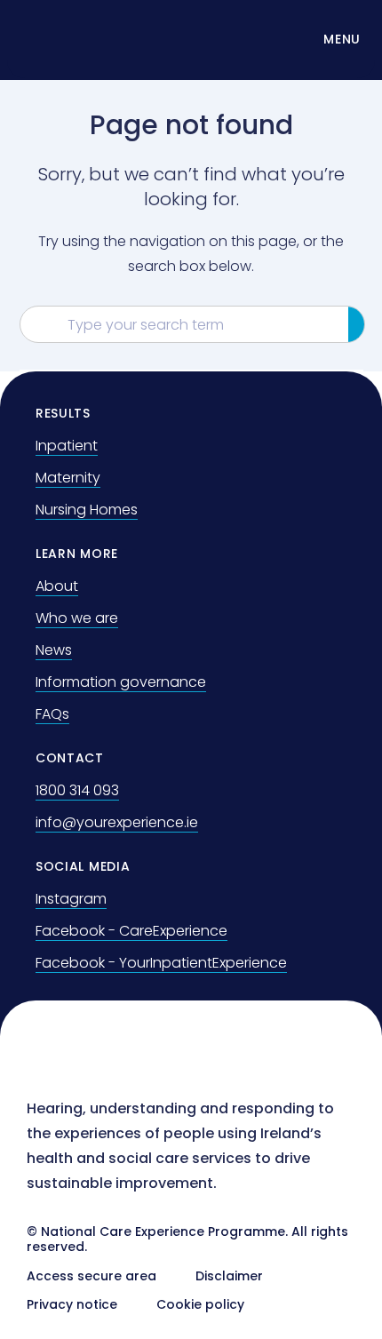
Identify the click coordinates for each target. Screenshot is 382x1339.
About (57, 586)
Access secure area (91, 1276)
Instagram (71, 899)
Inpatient (67, 445)
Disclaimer (229, 1276)
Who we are (77, 618)
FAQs (52, 714)
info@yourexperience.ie (117, 822)
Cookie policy (200, 1304)
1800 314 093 (77, 790)
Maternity (68, 477)
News (54, 650)
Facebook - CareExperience (131, 931)
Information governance (121, 682)
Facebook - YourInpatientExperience (161, 962)
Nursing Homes (87, 509)
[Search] (357, 324)
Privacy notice (72, 1304)
